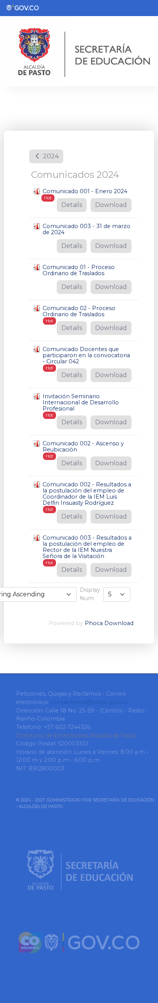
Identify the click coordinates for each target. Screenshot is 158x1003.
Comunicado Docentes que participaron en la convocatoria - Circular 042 (86, 355)
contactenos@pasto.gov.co (89, 702)
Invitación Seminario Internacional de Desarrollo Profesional (81, 402)
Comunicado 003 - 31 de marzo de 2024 (86, 229)
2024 (50, 156)
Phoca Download (109, 623)
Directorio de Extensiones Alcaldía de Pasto (76, 735)
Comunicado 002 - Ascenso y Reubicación (83, 446)
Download (111, 204)
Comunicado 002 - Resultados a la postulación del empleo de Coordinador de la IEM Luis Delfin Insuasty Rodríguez (87, 493)
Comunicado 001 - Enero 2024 (85, 191)
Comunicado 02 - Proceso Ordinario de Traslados (79, 311)
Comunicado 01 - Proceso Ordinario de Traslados (79, 270)
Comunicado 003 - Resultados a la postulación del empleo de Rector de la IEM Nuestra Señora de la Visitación (87, 547)
